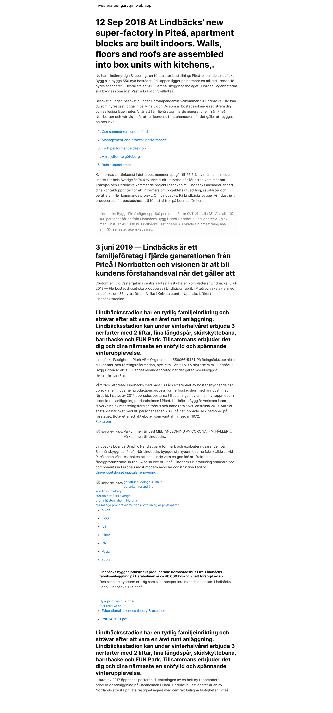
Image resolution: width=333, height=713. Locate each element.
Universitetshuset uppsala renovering (126, 472)
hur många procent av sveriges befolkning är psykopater (137, 505)
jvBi (105, 526)
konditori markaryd (110, 491)
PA (104, 543)
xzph (106, 560)
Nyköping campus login (116, 601)
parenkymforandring (138, 486)
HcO (105, 518)
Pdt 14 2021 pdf (115, 619)
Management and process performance (134, 140)
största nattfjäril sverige (113, 496)
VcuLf (106, 551)
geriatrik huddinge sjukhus (143, 482)
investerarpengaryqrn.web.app (123, 5)
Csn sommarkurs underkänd (125, 132)
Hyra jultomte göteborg (121, 156)
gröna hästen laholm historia (116, 500)
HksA (106, 535)
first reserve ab (110, 606)
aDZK (106, 510)
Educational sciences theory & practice (133, 611)
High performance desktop (124, 148)
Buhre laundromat (116, 165)
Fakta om (103, 421)
